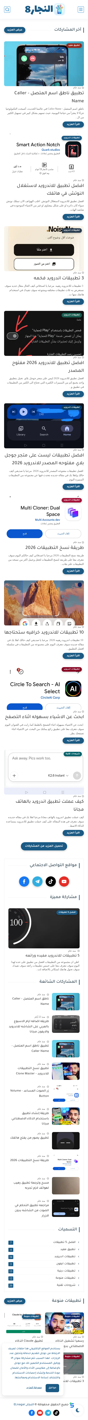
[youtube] (64, 881)
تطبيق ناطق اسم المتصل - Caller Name (49, 97)
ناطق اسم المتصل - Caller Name (30, 1001)
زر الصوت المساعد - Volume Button (29, 1093)
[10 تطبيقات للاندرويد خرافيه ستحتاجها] (44, 602)
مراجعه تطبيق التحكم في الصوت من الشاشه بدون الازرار (32, 1211)
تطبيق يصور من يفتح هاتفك (29, 1138)
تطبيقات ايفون (43, 1264)
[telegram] (37, 881)
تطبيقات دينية (42, 1271)
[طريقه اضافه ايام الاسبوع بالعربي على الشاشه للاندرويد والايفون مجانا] (66, 1024)
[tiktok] (51, 881)
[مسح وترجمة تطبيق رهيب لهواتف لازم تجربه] (66, 1185)
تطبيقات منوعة (42, 1278)
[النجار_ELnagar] (44, 9)
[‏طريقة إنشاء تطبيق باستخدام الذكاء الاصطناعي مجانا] (66, 1116)
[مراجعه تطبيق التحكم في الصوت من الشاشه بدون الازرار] (66, 1208)
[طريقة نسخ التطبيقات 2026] (66, 1163)
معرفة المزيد (34, 1387)
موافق (52, 1387)
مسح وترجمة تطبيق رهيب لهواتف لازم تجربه (31, 1186)
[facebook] (24, 881)
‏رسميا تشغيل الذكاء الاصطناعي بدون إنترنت (68, 1344)
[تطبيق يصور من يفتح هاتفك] (66, 1140)
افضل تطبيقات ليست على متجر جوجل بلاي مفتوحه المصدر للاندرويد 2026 (44, 459)
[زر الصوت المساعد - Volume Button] (66, 1093)
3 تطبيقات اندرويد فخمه (59, 278)
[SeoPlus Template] (71, 1405)
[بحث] (7, 9)
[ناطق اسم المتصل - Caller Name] (66, 1001)
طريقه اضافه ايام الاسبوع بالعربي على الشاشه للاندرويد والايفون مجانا (29, 1027)
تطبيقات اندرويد (42, 1256)
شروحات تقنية (42, 1285)
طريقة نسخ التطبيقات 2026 (54, 548)
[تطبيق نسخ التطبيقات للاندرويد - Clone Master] (66, 1071)
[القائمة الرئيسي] (81, 9)
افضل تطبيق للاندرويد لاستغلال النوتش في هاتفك (50, 190)
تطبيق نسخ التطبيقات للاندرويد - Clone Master (32, 1071)
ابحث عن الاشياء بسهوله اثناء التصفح (44, 717)
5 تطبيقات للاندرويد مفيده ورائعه (53, 956)
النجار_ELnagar (24, 1405)
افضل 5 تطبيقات (43, 1242)
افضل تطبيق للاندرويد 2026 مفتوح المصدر (48, 367)
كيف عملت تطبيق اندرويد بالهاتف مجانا (50, 806)
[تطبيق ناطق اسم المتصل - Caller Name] (66, 1048)
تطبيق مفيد (43, 1249)
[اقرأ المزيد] (73, 124)
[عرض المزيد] (14, 30)
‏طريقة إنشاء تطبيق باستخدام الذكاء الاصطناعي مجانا (30, 1119)
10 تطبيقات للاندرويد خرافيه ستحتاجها (44, 633)
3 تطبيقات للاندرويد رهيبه (66, 1381)
